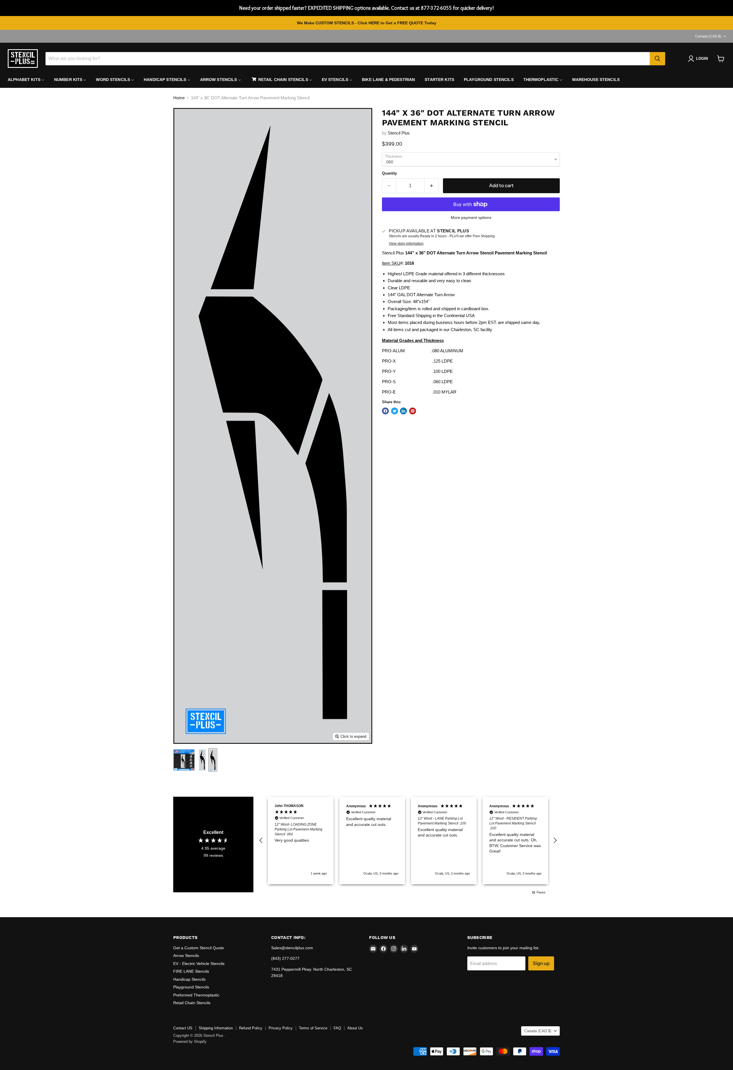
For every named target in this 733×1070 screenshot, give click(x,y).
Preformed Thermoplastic (196, 995)
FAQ (337, 1028)
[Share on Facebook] (385, 411)
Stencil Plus (399, 132)
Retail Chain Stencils (191, 1002)
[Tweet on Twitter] (394, 411)
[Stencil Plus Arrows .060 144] (213, 760)
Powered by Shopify (189, 1041)
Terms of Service (313, 1028)
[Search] (657, 58)
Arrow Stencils (186, 955)
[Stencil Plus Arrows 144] (184, 760)
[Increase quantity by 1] (432, 185)
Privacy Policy (281, 1028)
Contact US (182, 1028)
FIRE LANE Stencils (191, 971)
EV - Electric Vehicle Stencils (198, 963)
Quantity (389, 173)
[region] (408, 840)
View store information (406, 244)
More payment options (471, 217)
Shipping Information (216, 1028)
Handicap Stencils (189, 979)
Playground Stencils (191, 987)
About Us (355, 1028)
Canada (708, 36)
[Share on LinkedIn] (403, 411)
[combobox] (348, 58)
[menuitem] (26, 80)
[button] (261, 840)
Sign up (541, 963)
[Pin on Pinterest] (412, 411)
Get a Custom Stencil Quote (198, 948)
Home (179, 97)
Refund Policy (250, 1028)
